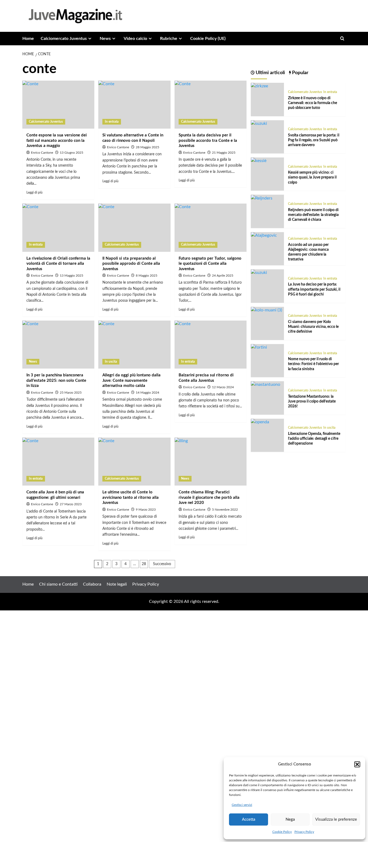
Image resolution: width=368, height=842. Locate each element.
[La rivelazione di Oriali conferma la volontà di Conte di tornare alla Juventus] (58, 228)
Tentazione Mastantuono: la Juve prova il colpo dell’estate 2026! (312, 401)
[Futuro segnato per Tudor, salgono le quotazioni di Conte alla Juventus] (211, 228)
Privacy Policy (304, 831)
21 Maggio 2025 (223, 152)
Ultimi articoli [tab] (270, 72)
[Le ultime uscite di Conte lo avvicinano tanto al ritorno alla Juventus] (134, 462)
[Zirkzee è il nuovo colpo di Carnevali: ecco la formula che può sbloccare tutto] (259, 86)
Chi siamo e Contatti (58, 584)
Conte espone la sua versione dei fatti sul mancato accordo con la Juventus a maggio (56, 140)
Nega (290, 819)
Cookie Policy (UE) (207, 38)
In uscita (111, 361)
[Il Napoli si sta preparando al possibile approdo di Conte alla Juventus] (134, 228)
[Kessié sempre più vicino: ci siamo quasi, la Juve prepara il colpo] (258, 161)
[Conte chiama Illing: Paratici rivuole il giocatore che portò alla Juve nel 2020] (211, 462)
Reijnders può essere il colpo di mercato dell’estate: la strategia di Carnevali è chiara (313, 215)
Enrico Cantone (42, 152)
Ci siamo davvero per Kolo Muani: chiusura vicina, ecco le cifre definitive (313, 327)
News (105, 38)
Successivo (162, 564)
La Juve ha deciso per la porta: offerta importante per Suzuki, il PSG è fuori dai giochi (314, 289)
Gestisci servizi (242, 804)
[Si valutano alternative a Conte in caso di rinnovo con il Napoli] (134, 105)
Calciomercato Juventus (64, 38)
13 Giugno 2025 (71, 152)
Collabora (92, 584)
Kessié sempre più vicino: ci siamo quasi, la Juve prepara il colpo (312, 177)
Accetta (248, 819)
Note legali (117, 584)
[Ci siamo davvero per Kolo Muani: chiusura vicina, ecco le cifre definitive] (266, 310)
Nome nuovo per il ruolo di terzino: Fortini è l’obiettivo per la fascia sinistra (313, 364)
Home (28, 38)
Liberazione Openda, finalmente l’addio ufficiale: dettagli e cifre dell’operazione (314, 438)
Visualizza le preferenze (336, 819)
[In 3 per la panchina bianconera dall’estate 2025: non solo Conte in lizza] (58, 345)
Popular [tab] (299, 72)
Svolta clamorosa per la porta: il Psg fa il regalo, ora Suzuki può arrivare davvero (313, 140)
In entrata (112, 121)
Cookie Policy (282, 831)
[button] (357, 764)
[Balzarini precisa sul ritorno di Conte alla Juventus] (211, 345)
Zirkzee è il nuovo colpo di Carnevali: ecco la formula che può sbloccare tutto (312, 102)
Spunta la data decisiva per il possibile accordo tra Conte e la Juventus (208, 140)
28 (144, 564)
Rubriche (168, 38)
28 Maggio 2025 (147, 147)
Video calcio (135, 38)
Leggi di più (34, 192)
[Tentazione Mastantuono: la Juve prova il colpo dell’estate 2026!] (265, 384)
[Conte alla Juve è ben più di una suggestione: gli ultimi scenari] (58, 462)
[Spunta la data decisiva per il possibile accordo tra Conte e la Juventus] (211, 105)
